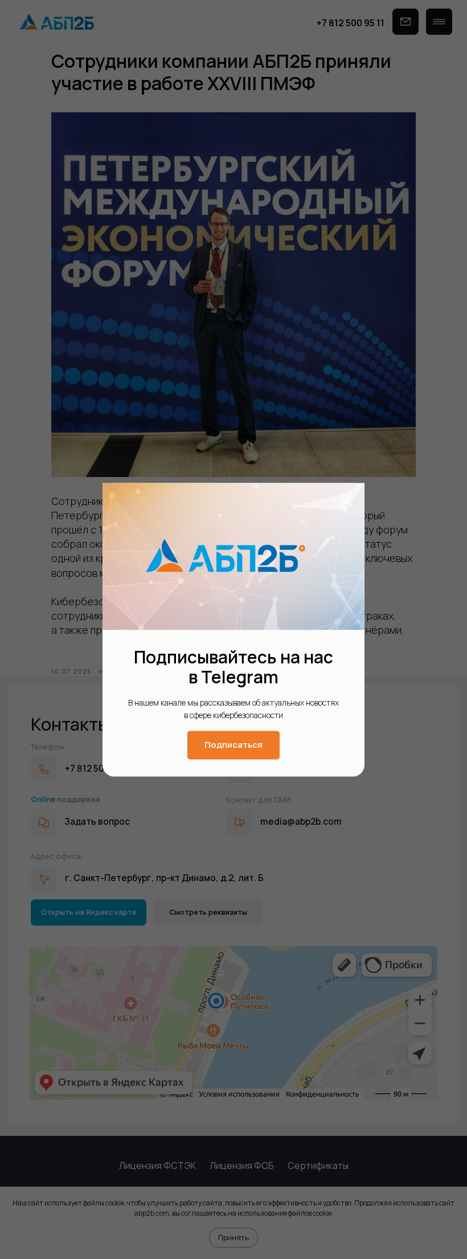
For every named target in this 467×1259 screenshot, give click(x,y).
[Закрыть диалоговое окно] (346, 500)
